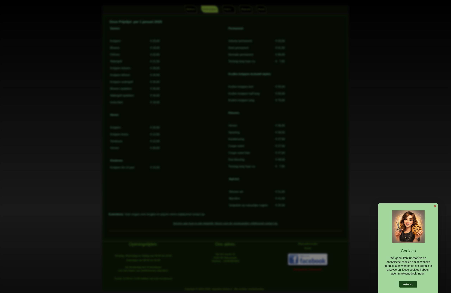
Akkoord (407, 284)
